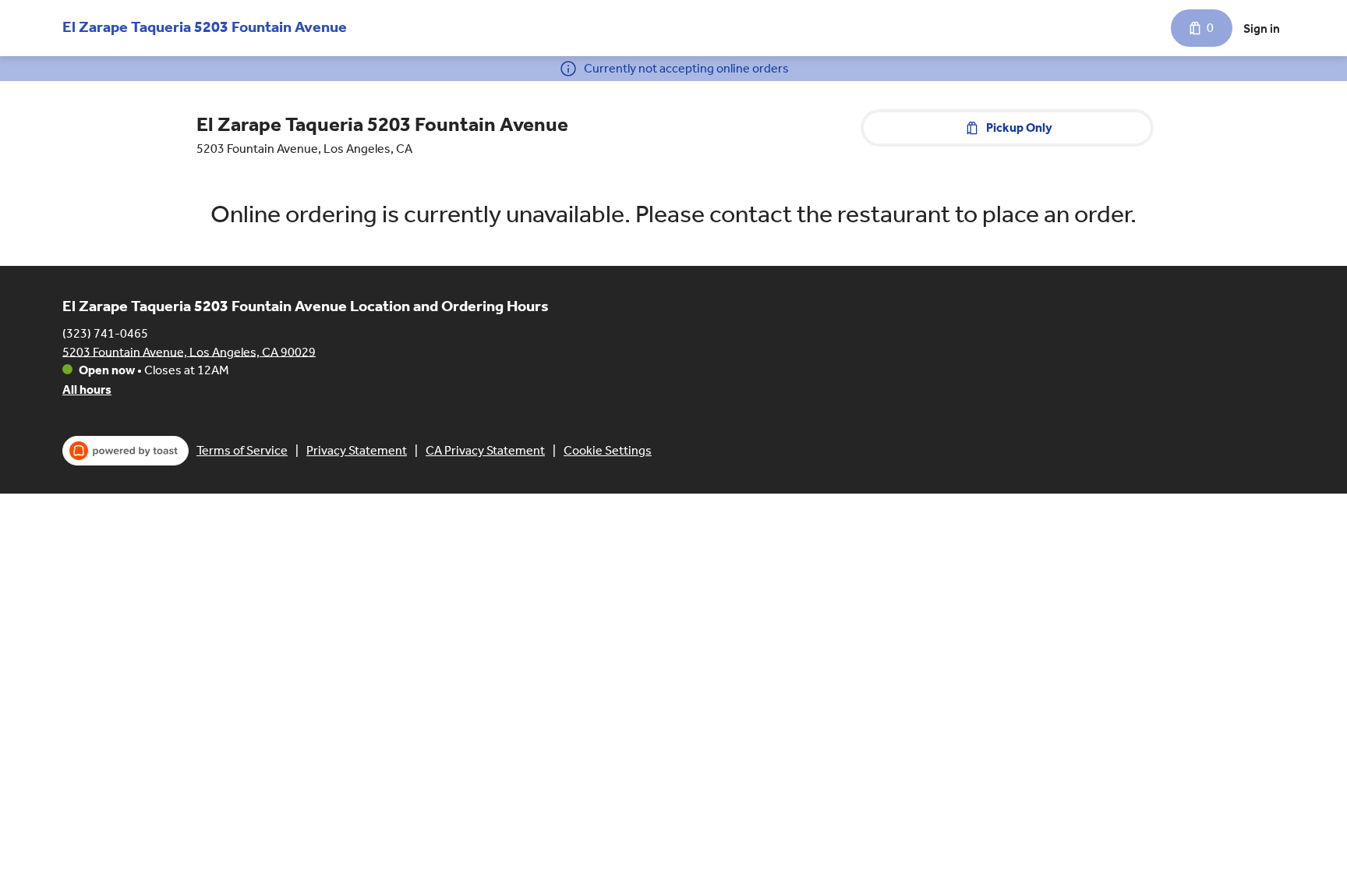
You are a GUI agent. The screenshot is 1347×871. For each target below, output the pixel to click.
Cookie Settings (608, 450)
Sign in (1261, 28)
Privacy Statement (356, 450)
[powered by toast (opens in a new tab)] (125, 450)
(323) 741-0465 (105, 332)
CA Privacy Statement (485, 450)
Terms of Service (242, 450)
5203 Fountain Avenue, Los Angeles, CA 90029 (189, 351)
